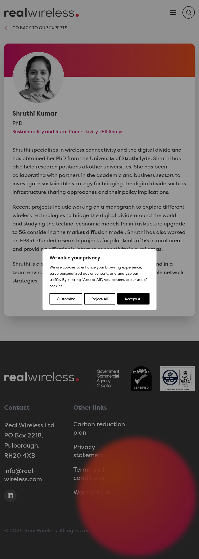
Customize (66, 298)
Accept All (134, 298)
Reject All (99, 298)
